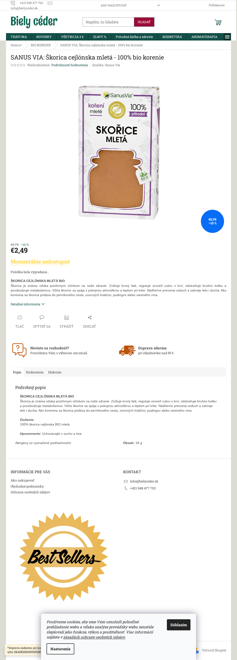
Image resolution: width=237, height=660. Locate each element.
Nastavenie (60, 648)
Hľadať (144, 22)
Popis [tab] (17, 372)
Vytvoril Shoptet (214, 650)
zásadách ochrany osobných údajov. (94, 637)
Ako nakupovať (114, 5)
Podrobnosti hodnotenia (69, 65)
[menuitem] (18, 37)
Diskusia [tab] (54, 372)
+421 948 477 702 (143, 488)
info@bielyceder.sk (144, 481)
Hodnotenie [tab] (35, 372)
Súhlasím (178, 624)
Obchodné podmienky (27, 486)
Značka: (106, 65)
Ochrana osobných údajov (30, 492)
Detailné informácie (25, 304)
